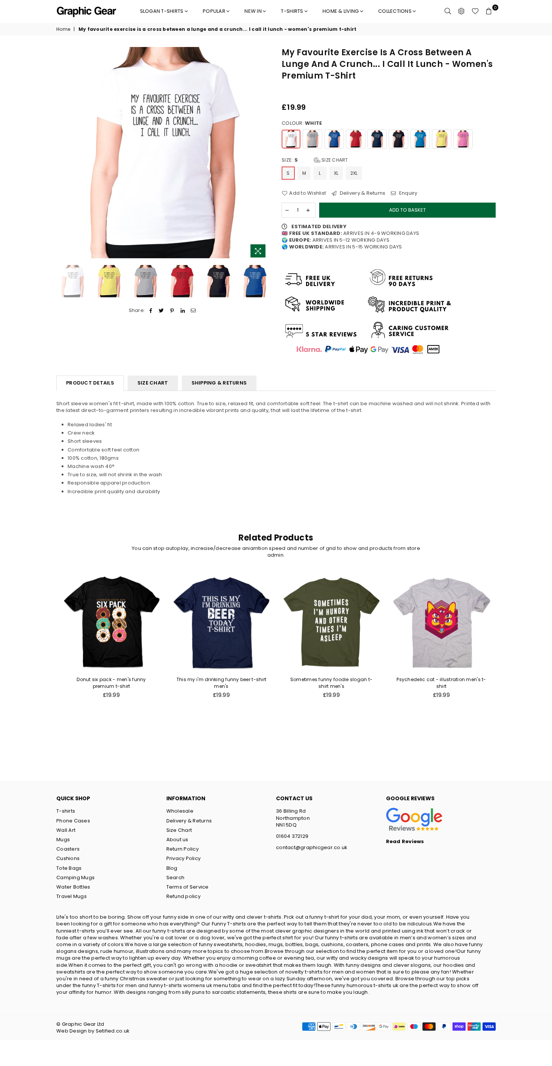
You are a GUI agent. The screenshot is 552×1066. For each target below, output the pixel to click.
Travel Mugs (71, 896)
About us (177, 839)
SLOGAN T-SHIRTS (162, 11)
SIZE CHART (152, 382)
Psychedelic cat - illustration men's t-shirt (441, 682)
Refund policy (183, 896)
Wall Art (65, 830)
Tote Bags (68, 868)
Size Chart (334, 160)
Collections (395, 11)
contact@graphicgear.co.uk (312, 847)
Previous (62, 154)
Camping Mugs (75, 877)
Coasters (68, 848)
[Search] (448, 11)
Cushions (68, 858)
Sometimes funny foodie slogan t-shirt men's (331, 682)
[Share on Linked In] (183, 310)
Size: (315, 160)
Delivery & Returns (361, 193)
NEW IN (253, 11)
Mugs (63, 839)
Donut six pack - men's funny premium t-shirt (111, 682)
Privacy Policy (183, 858)
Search (175, 877)
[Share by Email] (193, 310)
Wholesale (179, 811)
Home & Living (341, 11)
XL (336, 173)
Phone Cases (73, 820)
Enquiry (407, 193)
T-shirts (292, 11)
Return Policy (182, 848)
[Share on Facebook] (151, 310)
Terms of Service (187, 886)
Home (63, 29)
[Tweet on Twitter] (161, 310)
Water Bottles (73, 886)
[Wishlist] (475, 11)
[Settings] (461, 11)
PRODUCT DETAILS (90, 382)
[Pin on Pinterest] (172, 310)
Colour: (302, 123)
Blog (172, 868)
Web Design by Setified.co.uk (93, 1030)
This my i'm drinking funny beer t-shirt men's (221, 682)
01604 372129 (292, 836)
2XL (354, 173)
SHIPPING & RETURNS (219, 382)
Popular (214, 11)
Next (263, 154)
